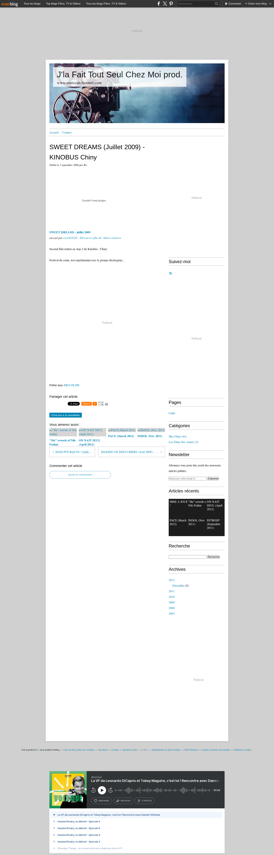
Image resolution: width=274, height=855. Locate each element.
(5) (183, 442)
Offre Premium (190, 749)
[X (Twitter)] (165, 3)
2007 (172, 613)
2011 (172, 591)
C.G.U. (145, 749)
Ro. (37, 749)
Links (172, 413)
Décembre (178, 585)
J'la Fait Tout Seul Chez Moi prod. (120, 74)
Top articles (103, 749)
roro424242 (70, 238)
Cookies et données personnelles (215, 749)
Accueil (54, 132)
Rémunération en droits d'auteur (166, 749)
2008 (172, 608)
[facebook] (158, 3)
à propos (147, 801)
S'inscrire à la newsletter (65, 415)
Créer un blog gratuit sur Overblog (79, 749)
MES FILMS (71, 385)
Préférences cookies (242, 749)
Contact (66, 132)
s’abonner (103, 801)
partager (125, 801)
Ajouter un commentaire (80, 474)
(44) (178, 436)
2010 (172, 597)
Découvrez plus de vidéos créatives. (101, 238)
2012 (172, 580)
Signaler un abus (130, 749)
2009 (172, 602)
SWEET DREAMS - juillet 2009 (69, 232)
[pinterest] (171, 3)
